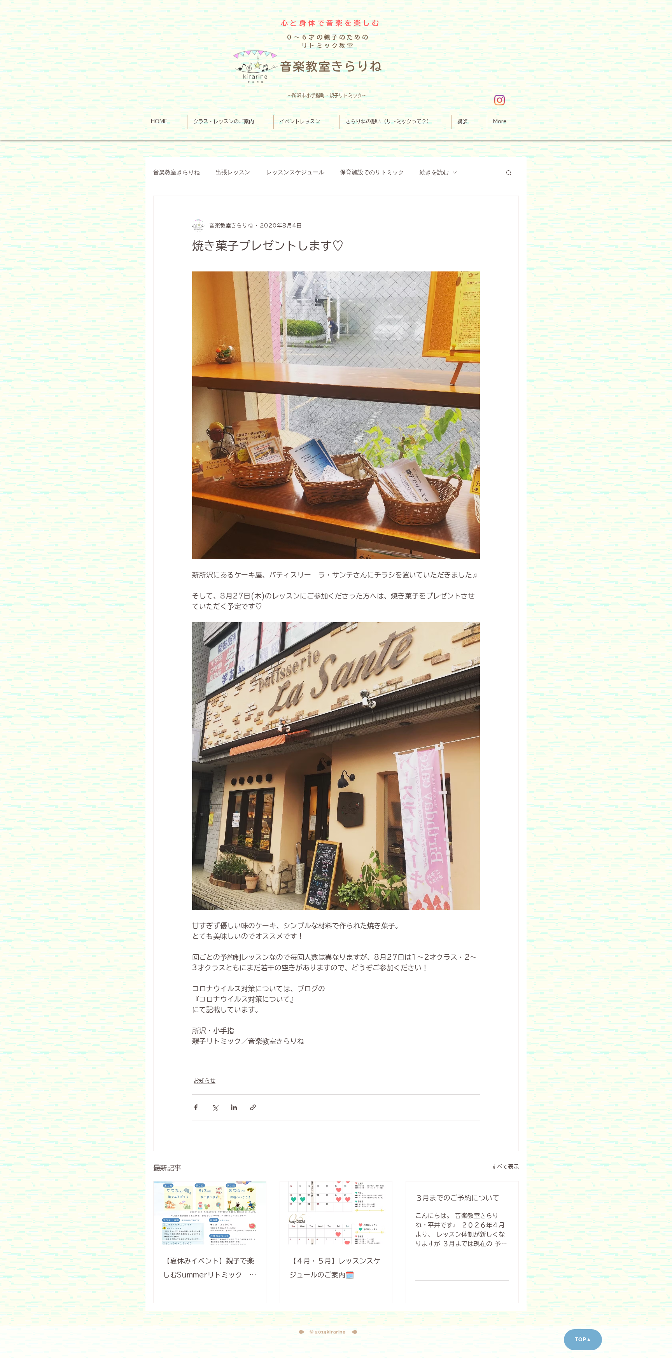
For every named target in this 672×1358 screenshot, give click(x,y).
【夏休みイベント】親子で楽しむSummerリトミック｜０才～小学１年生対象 (209, 1269)
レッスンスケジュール (295, 172)
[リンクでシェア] (253, 1107)
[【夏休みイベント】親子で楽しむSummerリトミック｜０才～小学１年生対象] (210, 1212)
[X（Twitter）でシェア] (215, 1107)
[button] (509, 172)
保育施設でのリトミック (372, 172)
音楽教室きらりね (176, 172)
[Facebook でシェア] (196, 1107)
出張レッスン (232, 172)
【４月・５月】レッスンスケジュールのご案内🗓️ (334, 1267)
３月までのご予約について (457, 1197)
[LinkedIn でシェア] (234, 1107)
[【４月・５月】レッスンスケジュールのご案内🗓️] (336, 1212)
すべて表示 (505, 1166)
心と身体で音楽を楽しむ (331, 22)
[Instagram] (499, 100)
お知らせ (204, 1080)
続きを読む (434, 172)
